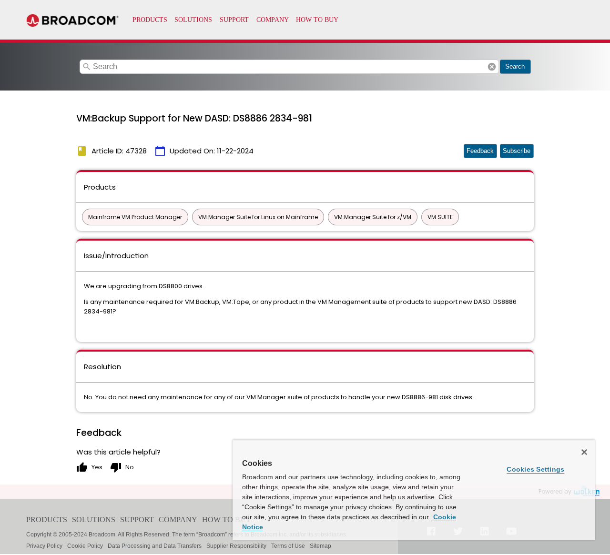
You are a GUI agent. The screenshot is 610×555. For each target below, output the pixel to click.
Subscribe (516, 150)
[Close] (584, 452)
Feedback (480, 150)
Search (515, 66)
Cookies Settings (535, 469)
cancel (492, 66)
